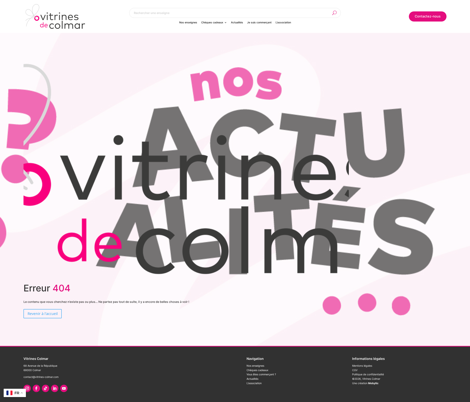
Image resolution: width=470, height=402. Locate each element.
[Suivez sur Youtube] (64, 388)
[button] (336, 13)
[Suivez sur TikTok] (45, 388)
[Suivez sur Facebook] (36, 388)
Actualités (237, 22)
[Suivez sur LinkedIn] (54, 388)
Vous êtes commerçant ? (261, 374)
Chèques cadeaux (212, 22)
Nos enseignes (188, 22)
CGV (354, 370)
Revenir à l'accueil (43, 313)
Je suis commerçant (259, 22)
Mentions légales (362, 365)
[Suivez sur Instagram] (27, 388)
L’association (283, 22)
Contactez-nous (428, 16)
